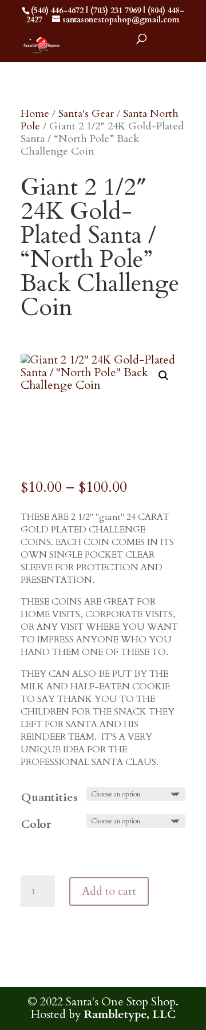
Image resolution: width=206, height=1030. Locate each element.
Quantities (49, 797)
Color (36, 824)
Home (35, 113)
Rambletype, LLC (130, 1014)
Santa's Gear (86, 113)
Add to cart (109, 891)
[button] (163, 375)
